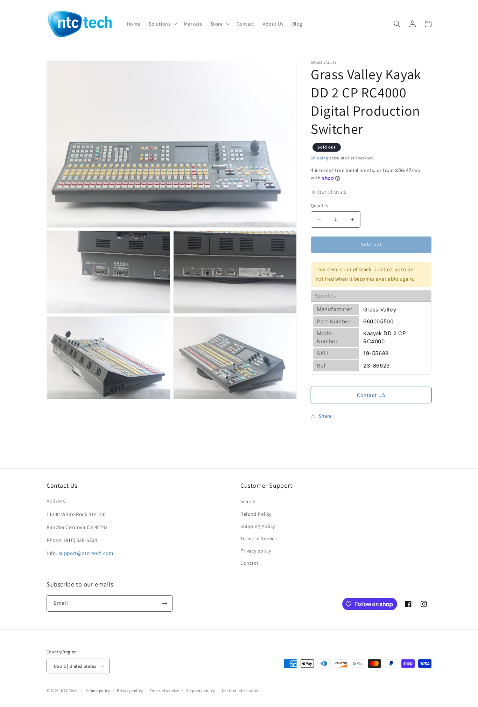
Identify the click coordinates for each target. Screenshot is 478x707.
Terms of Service (258, 538)
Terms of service (164, 690)
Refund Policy (256, 514)
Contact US (371, 395)
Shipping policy (200, 690)
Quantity (319, 205)
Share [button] (325, 416)
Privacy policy (255, 551)
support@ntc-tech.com (86, 553)
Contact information (241, 690)
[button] (162, 23)
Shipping (320, 157)
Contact (249, 563)
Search (248, 501)
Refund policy (97, 690)
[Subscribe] (164, 603)
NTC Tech (69, 690)
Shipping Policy (257, 526)
